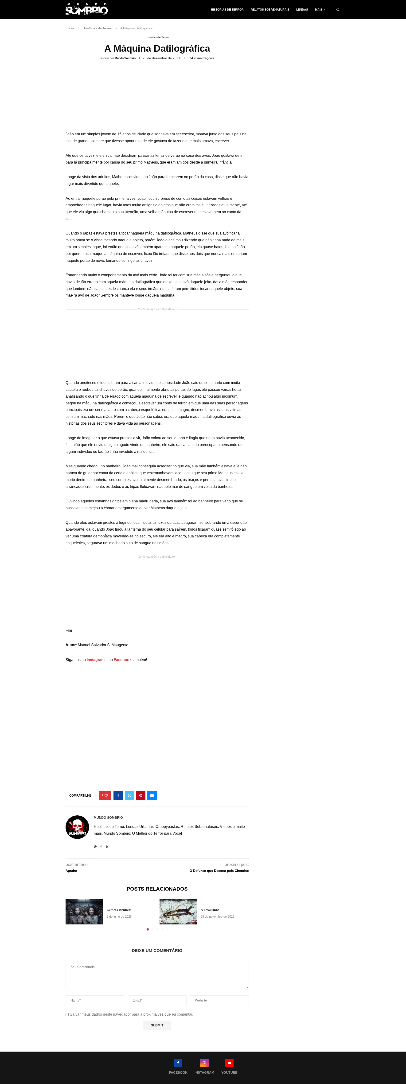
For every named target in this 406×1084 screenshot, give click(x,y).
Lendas (302, 9)
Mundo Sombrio (125, 58)
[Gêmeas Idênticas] (84, 911)
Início (70, 28)
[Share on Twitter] (129, 795)
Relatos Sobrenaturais (270, 9)
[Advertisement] (157, 97)
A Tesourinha (210, 910)
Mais (318, 9)
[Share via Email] (152, 795)
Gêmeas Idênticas (119, 910)
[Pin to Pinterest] (140, 795)
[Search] (338, 9)
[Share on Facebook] (118, 795)
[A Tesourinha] (178, 911)
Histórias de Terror (227, 9)
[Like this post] (106, 795)
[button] (72, 915)
